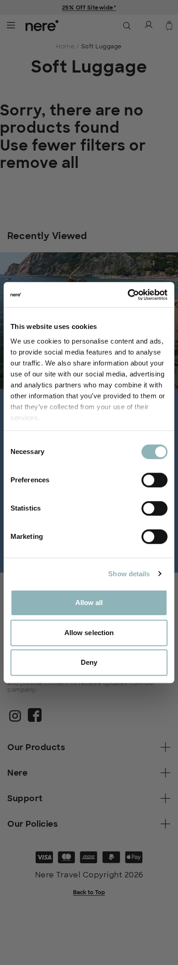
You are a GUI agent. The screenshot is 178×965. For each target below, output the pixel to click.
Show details (129, 574)
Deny (89, 662)
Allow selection (89, 632)
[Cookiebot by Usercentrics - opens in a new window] (128, 295)
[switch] (154, 480)
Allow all (89, 602)
